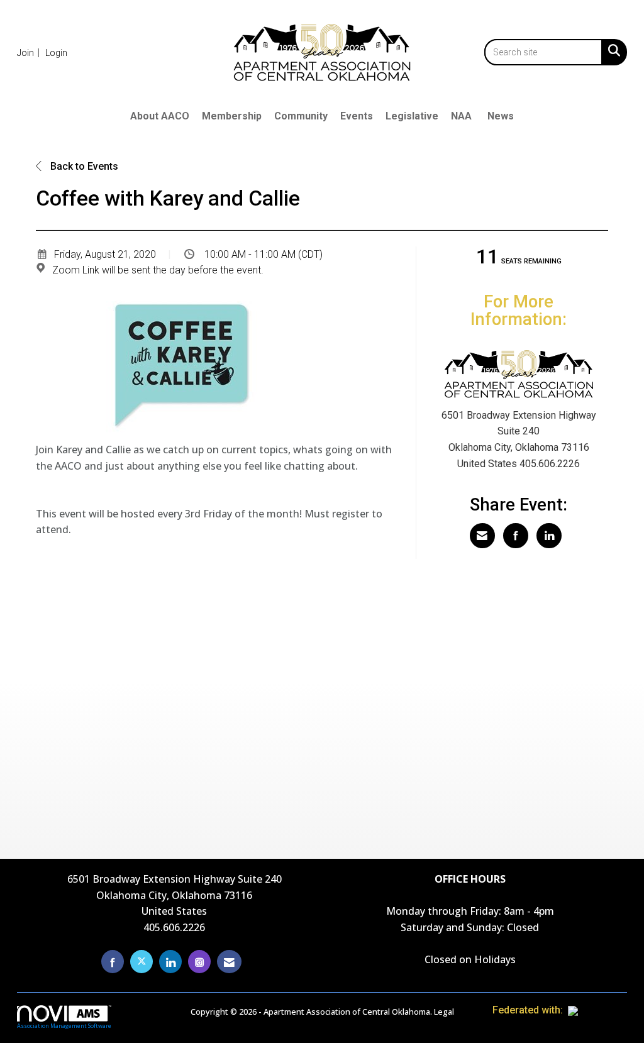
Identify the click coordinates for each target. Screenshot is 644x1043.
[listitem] (30, 52)
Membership (232, 116)
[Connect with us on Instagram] (199, 961)
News (500, 116)
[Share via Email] (482, 535)
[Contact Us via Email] (229, 961)
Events (356, 116)
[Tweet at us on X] (141, 961)
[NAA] (597, 1010)
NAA (461, 116)
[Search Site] (611, 50)
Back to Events (83, 166)
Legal (444, 1011)
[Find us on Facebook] (112, 961)
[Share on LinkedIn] (549, 535)
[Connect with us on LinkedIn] (170, 961)
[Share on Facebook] (515, 535)
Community (301, 116)
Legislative (412, 116)
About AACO (159, 116)
